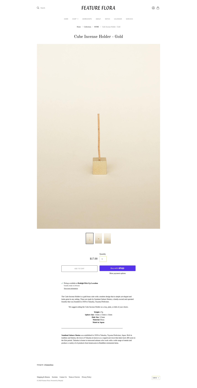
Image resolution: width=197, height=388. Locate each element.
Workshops (87, 19)
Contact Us (63, 377)
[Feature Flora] (98, 7)
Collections (87, 27)
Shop (74, 19)
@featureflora (48, 365)
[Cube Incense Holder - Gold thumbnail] (89, 238)
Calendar (118, 19)
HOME (96, 27)
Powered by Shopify (57, 380)
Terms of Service (74, 377)
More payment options (117, 273)
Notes (107, 19)
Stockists (55, 377)
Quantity (103, 254)
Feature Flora (46, 380)
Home (66, 19)
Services (129, 19)
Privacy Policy (86, 377)
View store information (71, 288)
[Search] (38, 8)
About (98, 19)
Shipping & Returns (43, 377)
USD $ (155, 378)
